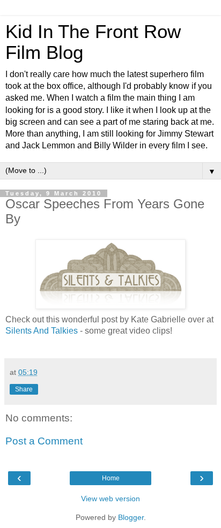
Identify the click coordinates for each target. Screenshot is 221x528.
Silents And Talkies (41, 330)
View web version (110, 498)
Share (24, 389)
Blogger (131, 517)
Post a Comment (44, 441)
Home (111, 478)
